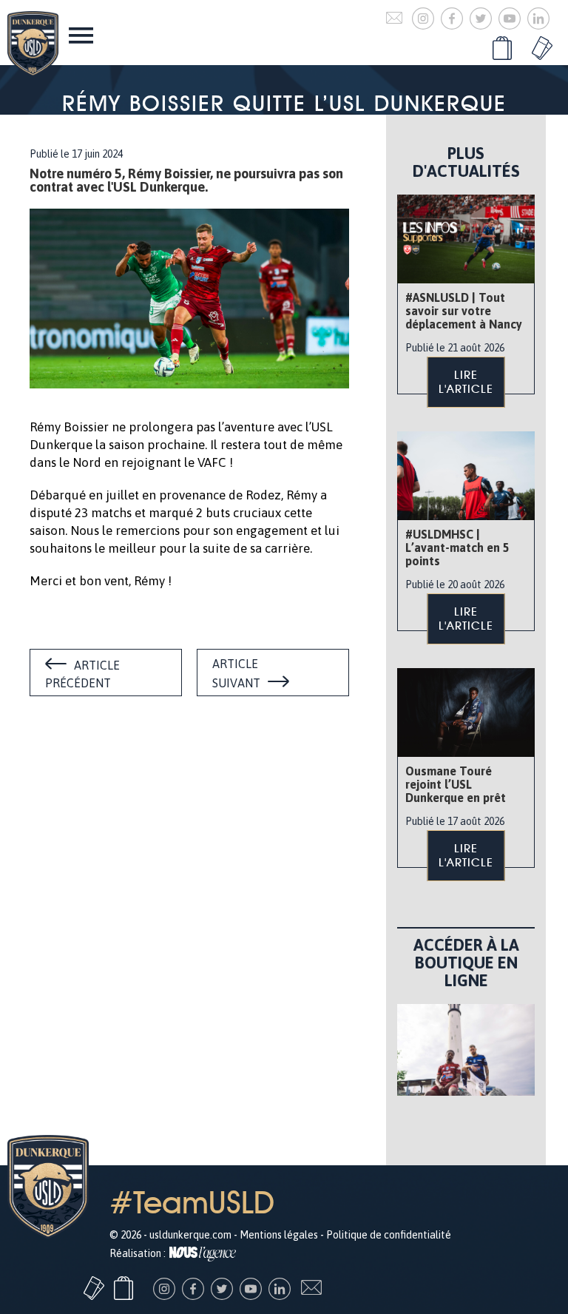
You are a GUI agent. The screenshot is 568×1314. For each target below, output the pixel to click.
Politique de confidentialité (388, 1235)
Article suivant (236, 673)
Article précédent (82, 674)
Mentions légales (279, 1235)
